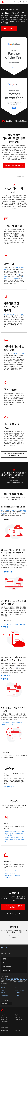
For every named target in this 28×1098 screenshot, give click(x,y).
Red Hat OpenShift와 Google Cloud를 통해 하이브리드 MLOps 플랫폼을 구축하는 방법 (14, 833)
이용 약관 (16, 1029)
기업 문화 (3, 990)
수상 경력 (18, 982)
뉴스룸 (16, 987)
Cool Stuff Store (18, 1019)
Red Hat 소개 (3, 1014)
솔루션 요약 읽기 (8, 620)
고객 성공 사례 (4, 993)
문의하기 (14, 937)
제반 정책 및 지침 (4, 1030)
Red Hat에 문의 (4, 1017)
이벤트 (2, 1016)
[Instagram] (16, 954)
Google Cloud (18, 667)
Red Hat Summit (4, 1021)
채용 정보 (17, 995)
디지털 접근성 (17, 1030)
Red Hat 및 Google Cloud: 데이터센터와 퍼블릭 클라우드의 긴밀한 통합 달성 (14, 839)
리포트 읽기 (4, 676)
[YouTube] (6, 954)
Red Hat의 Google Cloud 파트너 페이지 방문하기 (13, 907)
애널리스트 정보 (4, 995)
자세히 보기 (6, 520)
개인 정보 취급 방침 (4, 1029)
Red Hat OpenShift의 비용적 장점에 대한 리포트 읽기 (13, 626)
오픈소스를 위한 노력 (19, 990)
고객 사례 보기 (8, 787)
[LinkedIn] (2, 954)
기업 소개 (3, 987)
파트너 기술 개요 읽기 (9, 28)
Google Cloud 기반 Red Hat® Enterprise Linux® (13, 510)
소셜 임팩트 (17, 993)
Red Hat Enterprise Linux (11, 871)
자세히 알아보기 (8, 572)
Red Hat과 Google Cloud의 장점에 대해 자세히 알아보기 (14, 454)
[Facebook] (9, 954)
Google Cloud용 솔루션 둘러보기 (14, 165)
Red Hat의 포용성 (4, 1019)
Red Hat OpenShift (19, 354)
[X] (13, 954)
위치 (16, 1016)
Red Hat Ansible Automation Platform (14, 314)
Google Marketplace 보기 (14, 914)
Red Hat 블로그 (18, 1017)
